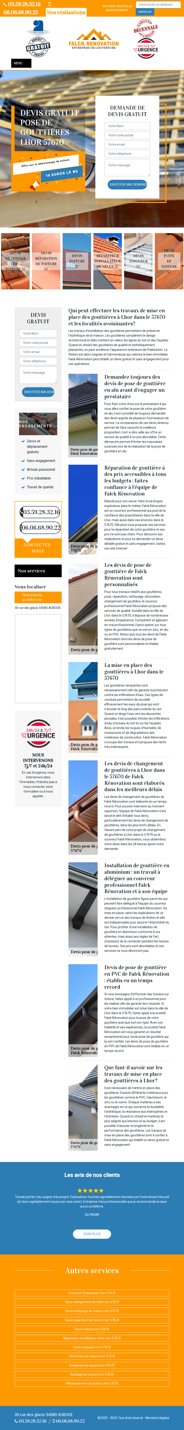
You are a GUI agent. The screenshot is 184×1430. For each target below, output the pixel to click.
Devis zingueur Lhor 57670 (92, 1347)
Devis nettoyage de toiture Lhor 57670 (92, 1311)
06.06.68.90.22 (70, 1421)
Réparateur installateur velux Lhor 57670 (92, 1338)
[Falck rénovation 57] (93, 39)
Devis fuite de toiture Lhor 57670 (92, 1356)
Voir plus (92, 1234)
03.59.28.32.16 (24, 4)
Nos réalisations (66, 12)
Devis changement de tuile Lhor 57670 (92, 1302)
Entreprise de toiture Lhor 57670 (92, 1365)
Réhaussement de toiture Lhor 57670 (92, 1383)
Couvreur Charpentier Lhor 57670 (92, 1293)
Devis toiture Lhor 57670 (92, 1329)
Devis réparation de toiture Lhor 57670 (92, 1320)
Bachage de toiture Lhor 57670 (92, 1374)
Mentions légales (157, 1418)
